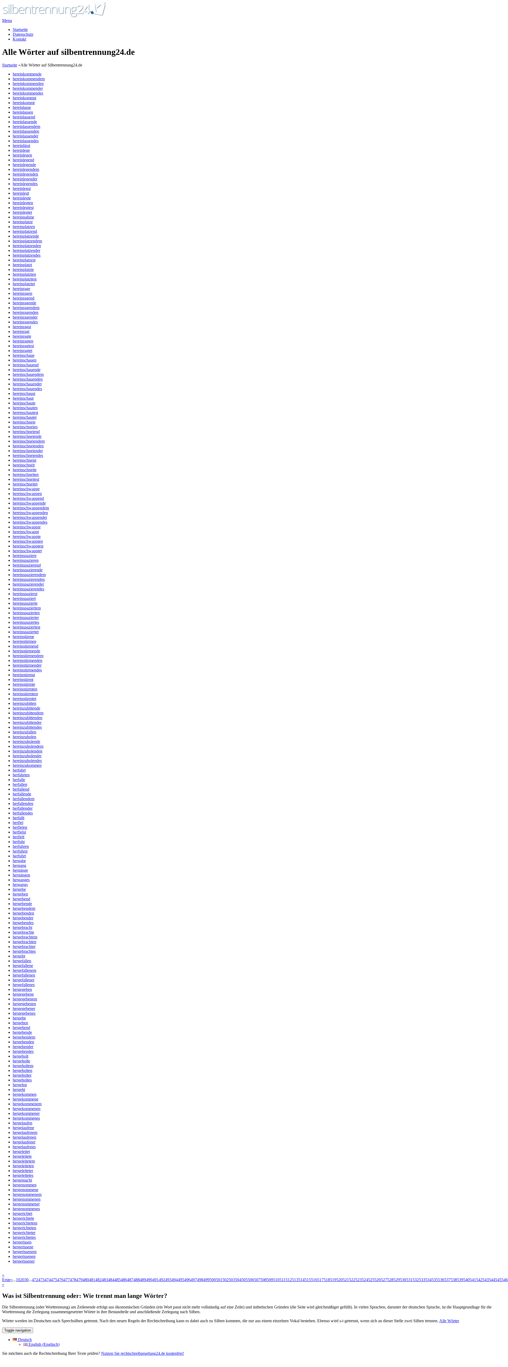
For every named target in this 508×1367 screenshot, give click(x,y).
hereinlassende (25, 121)
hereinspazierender (28, 584)
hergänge (20, 870)
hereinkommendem (29, 79)
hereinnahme (23, 217)
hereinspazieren (26, 560)
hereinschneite (25, 469)
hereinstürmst (24, 675)
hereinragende (24, 303)
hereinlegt (21, 193)
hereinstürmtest (25, 694)
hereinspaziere (25, 555)
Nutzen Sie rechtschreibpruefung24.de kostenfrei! (142, 1353)
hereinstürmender (27, 665)
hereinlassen (23, 112)
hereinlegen (22, 155)
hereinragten (23, 341)
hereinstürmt (23, 679)
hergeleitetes (23, 1175)
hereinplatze (23, 222)
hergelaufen (22, 1123)
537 (447, 1279)
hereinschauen (25, 360)
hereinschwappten (28, 541)
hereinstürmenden (27, 660)
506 (251, 1279)
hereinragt (21, 331)
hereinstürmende (26, 651)
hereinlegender (25, 179)
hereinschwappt (26, 531)
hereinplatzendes (26, 255)
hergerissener (24, 1261)
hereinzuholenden (27, 751)
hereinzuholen (24, 736)
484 (111, 1279)
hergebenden (23, 913)
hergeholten (22, 1070)
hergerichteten (24, 1228)
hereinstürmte (24, 684)
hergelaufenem (25, 1132)
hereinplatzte (23, 269)
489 (143, 1279)
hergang (19, 865)
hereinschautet (25, 417)
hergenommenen (26, 1199)
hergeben (20, 894)
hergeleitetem (24, 1161)
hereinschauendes (27, 388)
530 (403, 1279)
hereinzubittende (26, 708)
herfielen (20, 827)
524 (365, 1279)
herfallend (21, 789)
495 (181, 1279)
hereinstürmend (25, 646)
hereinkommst (24, 98)
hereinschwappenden (30, 512)
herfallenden (23, 803)
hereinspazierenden (29, 579)
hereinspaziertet (26, 632)
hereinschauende (26, 369)
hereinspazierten (26, 613)
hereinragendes (25, 322)
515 (308, 1279)
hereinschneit (24, 465)
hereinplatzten (24, 274)
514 (301, 1279)
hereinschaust (24, 393)
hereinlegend (23, 160)
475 (54, 1279)
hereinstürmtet (24, 698)
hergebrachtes (24, 951)
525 (371, 1279)
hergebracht (22, 927)
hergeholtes (22, 1080)
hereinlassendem (26, 126)
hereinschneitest (26, 479)
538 (454, 1279)
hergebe (19, 889)
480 (86, 1279)
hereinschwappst (26, 527)
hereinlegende (24, 164)
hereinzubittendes (27, 727)
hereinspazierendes (28, 589)
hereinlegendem (26, 169)
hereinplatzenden (27, 245)
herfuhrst (20, 851)
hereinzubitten (24, 703)
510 (276, 1279)
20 (22, 1279)
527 (384, 1279)
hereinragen (22, 293)
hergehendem (24, 1037)
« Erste (6, 1277)
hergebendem (24, 908)
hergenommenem (27, 1194)
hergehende (22, 1032)
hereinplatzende (26, 236)
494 (174, 1279)
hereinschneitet (25, 484)
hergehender (23, 1046)
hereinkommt (24, 102)
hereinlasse (22, 107)
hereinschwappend (28, 498)
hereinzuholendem (28, 746)
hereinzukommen (27, 765)
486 (124, 1279)
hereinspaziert (24, 598)
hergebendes (23, 922)
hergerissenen (24, 1256)
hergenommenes (26, 1208)
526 (377, 1279)
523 (358, 1279)
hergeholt (20, 1056)
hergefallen (22, 961)
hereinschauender (27, 384)
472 (35, 1279)
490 (149, 1279)
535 (435, 1279)
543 (485, 1279)
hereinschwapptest (28, 546)
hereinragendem (26, 307)
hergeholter (22, 1075)
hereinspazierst (25, 593)
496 (187, 1279)
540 (466, 1279)
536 (441, 1279)
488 (136, 1279)
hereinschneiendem (29, 441)
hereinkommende (27, 74)
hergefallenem (24, 970)
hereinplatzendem (27, 241)
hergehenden (23, 1042)
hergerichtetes (24, 1237)
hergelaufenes (24, 1147)
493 (168, 1279)
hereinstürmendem (28, 655)
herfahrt (19, 770)
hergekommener (26, 1113)
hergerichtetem (25, 1223)
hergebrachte (23, 932)
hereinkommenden (28, 83)
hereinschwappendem (31, 508)
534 (428, 1279)
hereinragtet (22, 350)
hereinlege (21, 150)
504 (238, 1279)
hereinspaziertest (26, 627)
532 (415, 1279)
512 (288, 1279)
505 (244, 1279)
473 (41, 1279)
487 (130, 1279)
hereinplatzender (26, 250)
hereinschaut (23, 398)
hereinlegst (22, 188)
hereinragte (22, 336)
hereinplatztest (25, 279)
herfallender (23, 808)
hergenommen (25, 1185)
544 (492, 1279)
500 (213, 1279)
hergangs (20, 884)
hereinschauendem (28, 374)
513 (295, 1279)
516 (314, 1279)
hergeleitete (22, 1156)
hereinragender (25, 317)
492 (162, 1279)
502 (225, 1279)
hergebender (23, 918)
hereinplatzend (25, 231)
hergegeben (22, 989)
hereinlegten (23, 203)
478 (73, 1279)
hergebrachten (24, 941)
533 (422, 1279)
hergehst (20, 1085)
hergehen (20, 1023)
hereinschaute (24, 403)
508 (263, 1279)
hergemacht (22, 1180)
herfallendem (23, 798)
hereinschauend (26, 365)
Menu (7, 20)
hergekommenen (26, 1108)
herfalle (19, 779)
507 (257, 1279)
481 (92, 1279)
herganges (21, 880)
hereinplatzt (22, 264)
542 (479, 1279)
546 (504, 1279)
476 (60, 1279)
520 (339, 1279)
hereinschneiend (26, 431)
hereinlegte (22, 198)
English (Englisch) (44, 1344)
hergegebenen (24, 1003)
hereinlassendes (26, 141)
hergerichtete (23, 1218)
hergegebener (24, 1008)
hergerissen (22, 1242)
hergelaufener (24, 1142)
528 (390, 1279)
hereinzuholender (27, 756)
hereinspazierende (28, 570)
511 (282, 1279)
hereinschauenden (28, 379)
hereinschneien (25, 427)
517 (320, 1279)
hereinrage (21, 288)
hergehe (19, 1018)
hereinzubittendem (28, 713)
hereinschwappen (27, 493)
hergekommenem (27, 1104)
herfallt (18, 818)
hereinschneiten (26, 474)
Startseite (20, 29)
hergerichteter (24, 1232)
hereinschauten (25, 408)
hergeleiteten (23, 1166)
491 (155, 1279)
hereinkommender (28, 88)
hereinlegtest (23, 207)
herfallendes (23, 813)
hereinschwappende (29, 503)
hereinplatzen (24, 226)
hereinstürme (23, 636)
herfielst (19, 832)
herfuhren (21, 846)
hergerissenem (25, 1251)
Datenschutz (23, 34)
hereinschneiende (27, 436)
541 (473, 1279)
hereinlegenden (25, 174)
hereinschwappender (30, 517)
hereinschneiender (28, 450)
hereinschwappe (26, 489)
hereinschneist (24, 460)
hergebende (22, 903)
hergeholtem (23, 1065)
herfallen (20, 784)
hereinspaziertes (26, 622)
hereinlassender (25, 136)
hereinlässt (21, 145)
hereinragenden (25, 312)
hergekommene (25, 1099)
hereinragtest (23, 346)
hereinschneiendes (28, 455)
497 (193, 1279)
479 (79, 1279)
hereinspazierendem (29, 574)
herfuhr (19, 841)
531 (409, 1279)
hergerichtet (22, 1213)
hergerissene (23, 1247)
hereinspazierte (25, 603)
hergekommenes (26, 1118)
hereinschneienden (28, 446)
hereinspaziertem (27, 608)
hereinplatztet (24, 284)
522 (352, 1279)
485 (117, 1279)
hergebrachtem (25, 937)
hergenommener (26, 1204)
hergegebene (23, 994)
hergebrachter (24, 946)
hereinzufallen (24, 732)
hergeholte (21, 1061)
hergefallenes (24, 984)
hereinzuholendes (27, 760)
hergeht (19, 1089)
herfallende (22, 794)
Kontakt (19, 39)
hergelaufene (23, 1127)
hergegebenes (24, 1013)
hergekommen (25, 1094)
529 (396, 1279)
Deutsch (24, 1339)
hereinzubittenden (27, 717)
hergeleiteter (23, 1170)
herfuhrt (19, 856)
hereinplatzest (24, 260)
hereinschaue (23, 355)
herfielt (18, 837)
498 (200, 1279)
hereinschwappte (27, 536)
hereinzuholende (26, 741)
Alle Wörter (449, 1321)
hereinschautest (25, 412)
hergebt (19, 956)
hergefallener (23, 980)
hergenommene (25, 1189)
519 (333, 1279)
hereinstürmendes (27, 670)
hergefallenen (24, 975)
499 (206, 1279)
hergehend (21, 1027)
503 (232, 1279)
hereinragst (22, 326)
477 (67, 1279)
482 (98, 1279)
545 (498, 1279)
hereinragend (23, 298)
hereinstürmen (24, 641)
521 (346, 1279)
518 (327, 1279)
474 (47, 1279)
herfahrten (21, 775)
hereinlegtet (22, 212)
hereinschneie (24, 422)
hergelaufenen (24, 1137)
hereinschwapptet (27, 551)
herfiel (18, 822)
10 (18, 1279)
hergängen (21, 875)
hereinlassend (24, 117)
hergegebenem (25, 999)
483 (105, 1279)
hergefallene (23, 965)
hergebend (21, 899)
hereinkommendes (28, 93)
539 (460, 1279)
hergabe (19, 860)
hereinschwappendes (30, 522)
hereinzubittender (27, 722)
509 (270, 1279)
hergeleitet (21, 1151)
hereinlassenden (26, 131)
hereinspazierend (27, 565)
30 (26, 1279)
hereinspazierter (26, 617)
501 (219, 1279)
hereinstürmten (25, 689)
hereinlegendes (25, 183)
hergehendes (23, 1051)
